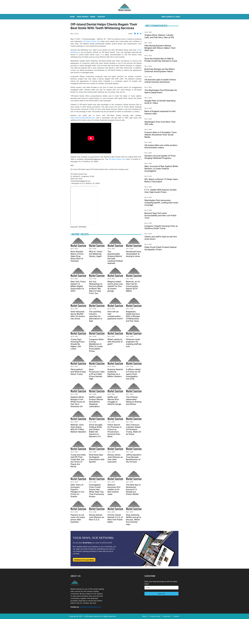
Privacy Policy (155, 616)
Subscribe (161, 594)
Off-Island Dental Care (91, 41)
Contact (176, 616)
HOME (72, 17)
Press (92, 17)
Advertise (166, 616)
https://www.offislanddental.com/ (83, 118)
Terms (144, 616)
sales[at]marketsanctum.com (90, 607)
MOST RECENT (83, 17)
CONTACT (101, 17)
